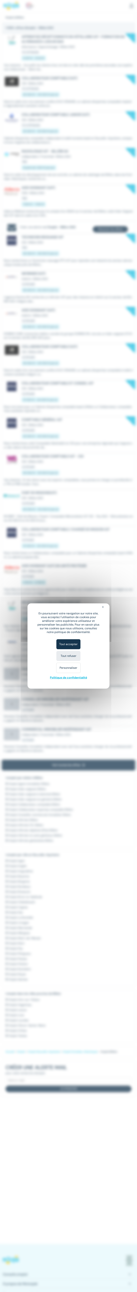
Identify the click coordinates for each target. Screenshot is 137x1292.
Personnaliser (68, 668)
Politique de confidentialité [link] (68, 677)
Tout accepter (68, 644)
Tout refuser (68, 656)
